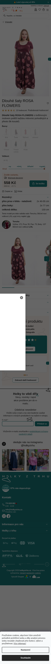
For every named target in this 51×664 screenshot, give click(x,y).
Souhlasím (26, 658)
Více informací (19, 643)
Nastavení (25, 650)
